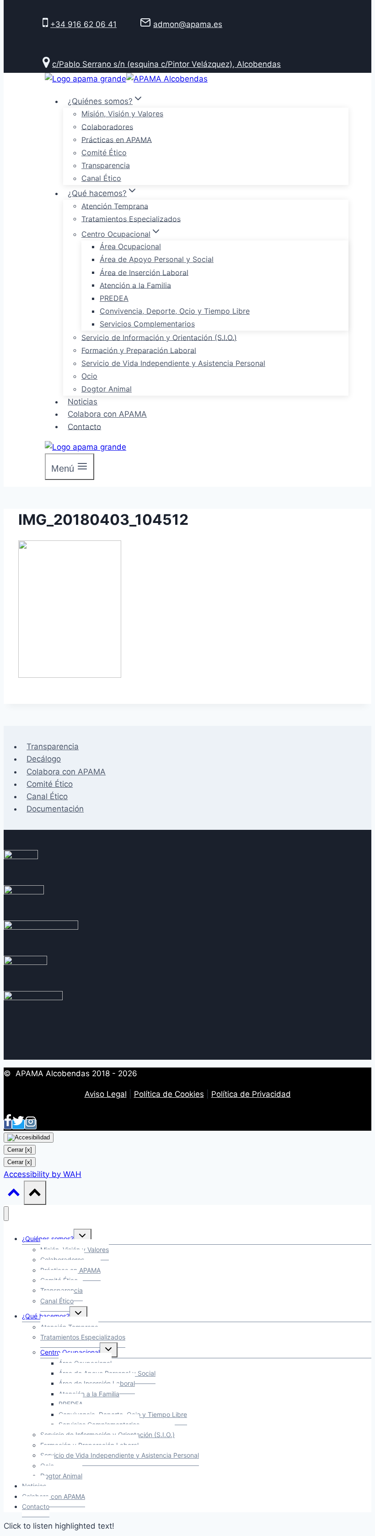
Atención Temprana (114, 205)
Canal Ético (101, 178)
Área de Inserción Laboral (144, 272)
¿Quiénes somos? (48, 1238)
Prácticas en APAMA (116, 139)
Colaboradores (107, 126)
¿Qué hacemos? (46, 1316)
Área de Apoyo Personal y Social (157, 259)
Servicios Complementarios (147, 323)
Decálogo (44, 758)
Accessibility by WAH (42, 1174)
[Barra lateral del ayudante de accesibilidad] (29, 1138)
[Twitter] (18, 1124)
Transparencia (105, 165)
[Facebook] (8, 1124)
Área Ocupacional (130, 246)
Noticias (82, 401)
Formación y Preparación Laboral (138, 349)
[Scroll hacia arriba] (14, 1194)
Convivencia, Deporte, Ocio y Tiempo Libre (175, 311)
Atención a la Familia (135, 284)
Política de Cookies (169, 1094)
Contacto (84, 426)
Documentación (55, 808)
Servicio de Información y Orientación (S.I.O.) (159, 337)
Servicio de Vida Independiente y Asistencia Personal (173, 363)
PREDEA (114, 298)
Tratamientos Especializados (131, 218)
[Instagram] (31, 1124)
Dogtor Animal (106, 388)
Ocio (89, 376)
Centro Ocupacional (70, 1352)
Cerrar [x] (19, 1149)
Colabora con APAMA (107, 414)
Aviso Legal (106, 1094)
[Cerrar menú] (6, 1213)
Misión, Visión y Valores (122, 113)
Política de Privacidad (251, 1094)
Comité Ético (104, 152)
